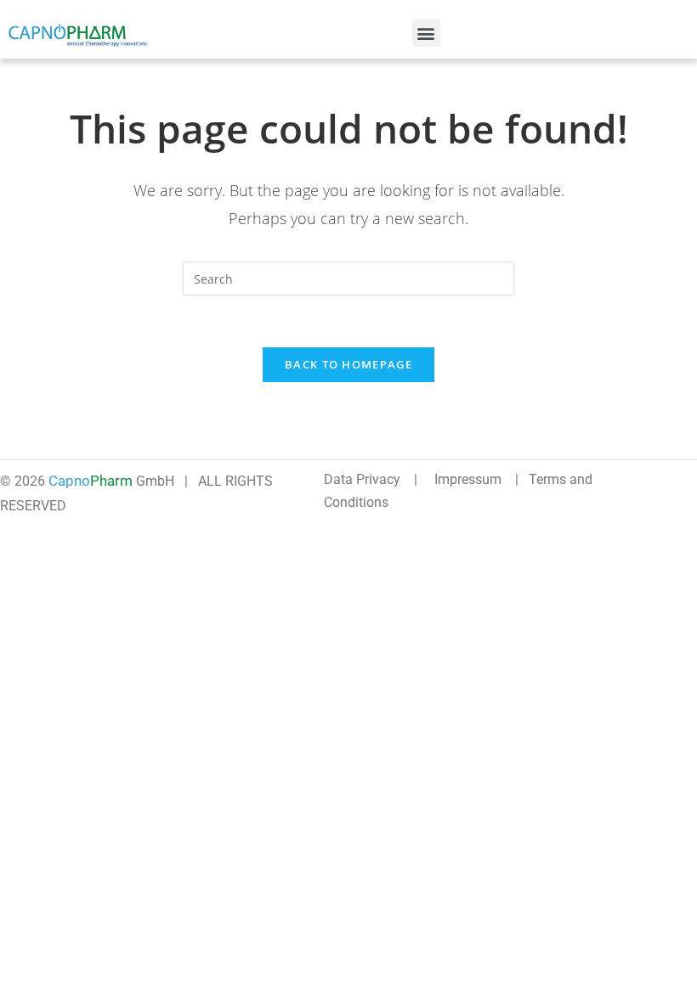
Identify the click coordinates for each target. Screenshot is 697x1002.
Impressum (468, 479)
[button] (426, 33)
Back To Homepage (348, 364)
